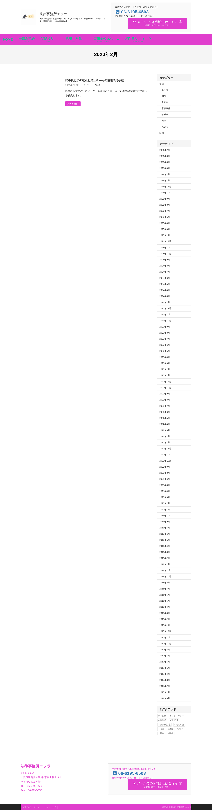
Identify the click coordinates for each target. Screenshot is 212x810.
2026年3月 (164, 168)
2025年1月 (164, 235)
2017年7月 (164, 655)
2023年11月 (165, 314)
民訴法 (97, 85)
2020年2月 (164, 503)
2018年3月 (164, 613)
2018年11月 (165, 570)
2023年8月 (164, 333)
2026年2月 (164, 174)
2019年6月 (164, 534)
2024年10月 (165, 253)
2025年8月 (164, 205)
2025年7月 (164, 211)
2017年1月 (164, 692)
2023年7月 (164, 339)
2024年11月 (165, 247)
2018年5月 (164, 601)
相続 (180, 729)
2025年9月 (164, 199)
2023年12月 (165, 308)
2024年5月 (164, 284)
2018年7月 (164, 588)
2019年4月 (164, 546)
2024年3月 (164, 296)
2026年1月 (164, 180)
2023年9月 (164, 326)
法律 (161, 84)
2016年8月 (164, 698)
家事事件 (166, 108)
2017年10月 (165, 643)
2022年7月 (164, 406)
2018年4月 (164, 607)
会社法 (165, 90)
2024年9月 (164, 259)
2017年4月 (164, 674)
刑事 (164, 96)
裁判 (162, 733)
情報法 (165, 114)
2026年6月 (164, 156)
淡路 (171, 729)
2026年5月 (164, 162)
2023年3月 (164, 363)
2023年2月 (164, 369)
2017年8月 (164, 649)
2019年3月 (164, 552)
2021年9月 (164, 467)
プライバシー (177, 716)
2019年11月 (165, 515)
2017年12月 (165, 631)
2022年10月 (165, 387)
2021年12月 (165, 448)
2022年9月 (164, 393)
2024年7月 (164, 272)
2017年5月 (164, 668)
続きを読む (73, 104)
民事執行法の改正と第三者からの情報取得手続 (94, 80)
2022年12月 (165, 381)
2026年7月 (164, 150)
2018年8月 (164, 582)
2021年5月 (164, 485)
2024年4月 (164, 290)
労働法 (165, 102)
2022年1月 (164, 442)
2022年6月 (164, 412)
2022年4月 (164, 424)
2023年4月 (164, 357)
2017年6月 (164, 661)
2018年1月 (164, 625)
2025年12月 (165, 186)
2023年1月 (164, 375)
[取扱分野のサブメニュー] (58, 39)
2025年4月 (164, 223)
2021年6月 (164, 479)
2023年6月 (164, 345)
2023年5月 (164, 351)
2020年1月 (164, 509)
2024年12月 (165, 241)
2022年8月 (164, 399)
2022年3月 (164, 430)
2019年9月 (164, 521)
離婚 (171, 733)
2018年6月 (164, 595)
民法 (164, 120)
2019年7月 (164, 527)
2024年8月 (164, 265)
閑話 (161, 133)
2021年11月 (165, 454)
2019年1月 (164, 564)
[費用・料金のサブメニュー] (86, 39)
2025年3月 (164, 229)
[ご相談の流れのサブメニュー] (118, 39)
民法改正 (180, 725)
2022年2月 (164, 436)
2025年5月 (164, 217)
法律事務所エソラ (53, 14)
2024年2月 (164, 302)
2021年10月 (165, 461)
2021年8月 (164, 473)
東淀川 (174, 720)
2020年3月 (164, 497)
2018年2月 (164, 619)
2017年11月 (165, 637)
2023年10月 (165, 320)
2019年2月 (164, 558)
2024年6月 (164, 278)
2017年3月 (164, 680)
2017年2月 (164, 686)
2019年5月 (164, 540)
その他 (163, 716)
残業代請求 (165, 725)
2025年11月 (165, 192)
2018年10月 (165, 576)
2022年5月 (164, 418)
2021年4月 (164, 491)
